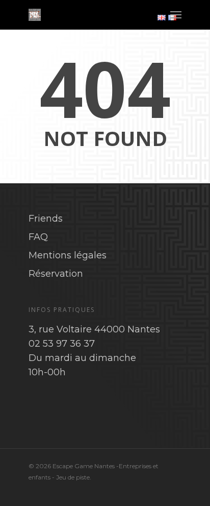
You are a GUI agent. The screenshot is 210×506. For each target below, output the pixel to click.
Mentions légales (68, 255)
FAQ (38, 237)
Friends (46, 218)
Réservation (56, 273)
